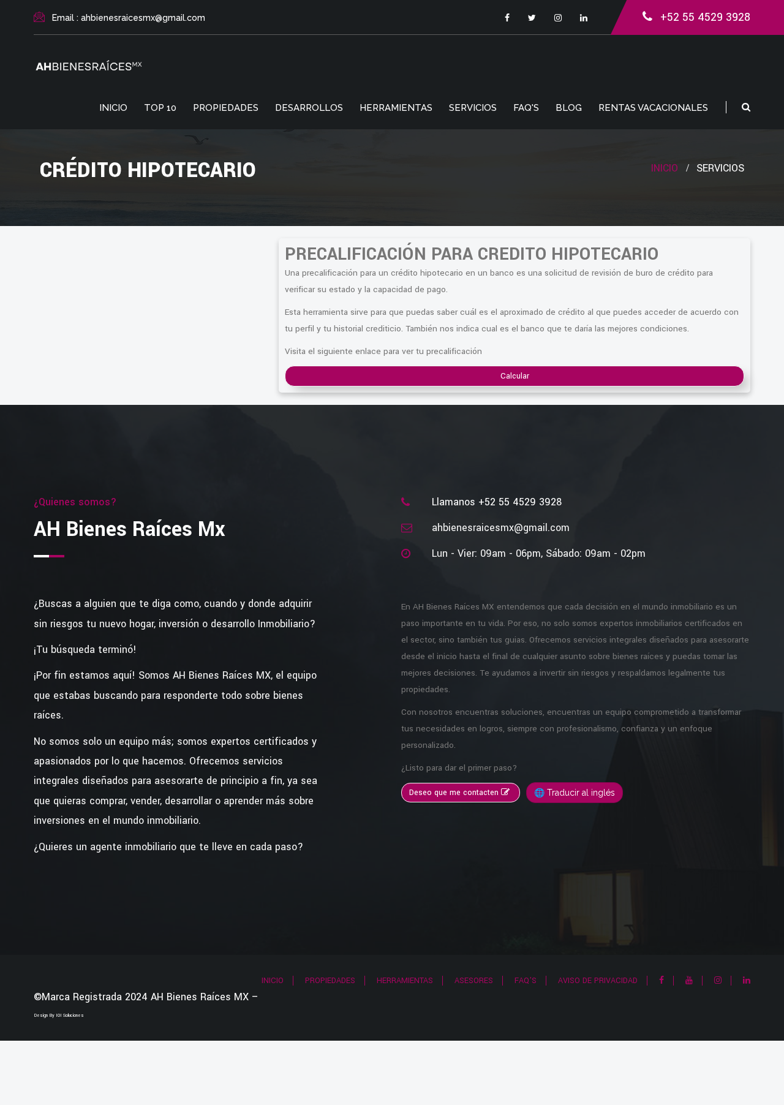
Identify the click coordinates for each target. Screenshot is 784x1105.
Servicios (473, 107)
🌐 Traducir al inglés (574, 793)
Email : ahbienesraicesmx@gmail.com (128, 18)
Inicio (113, 107)
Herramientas (396, 107)
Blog (569, 107)
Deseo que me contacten (455, 792)
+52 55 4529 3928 (705, 17)
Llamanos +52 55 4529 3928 (497, 502)
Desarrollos (309, 107)
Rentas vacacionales (653, 107)
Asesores (473, 980)
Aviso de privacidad (598, 980)
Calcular (514, 376)
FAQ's (526, 107)
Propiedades (225, 107)
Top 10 (160, 107)
